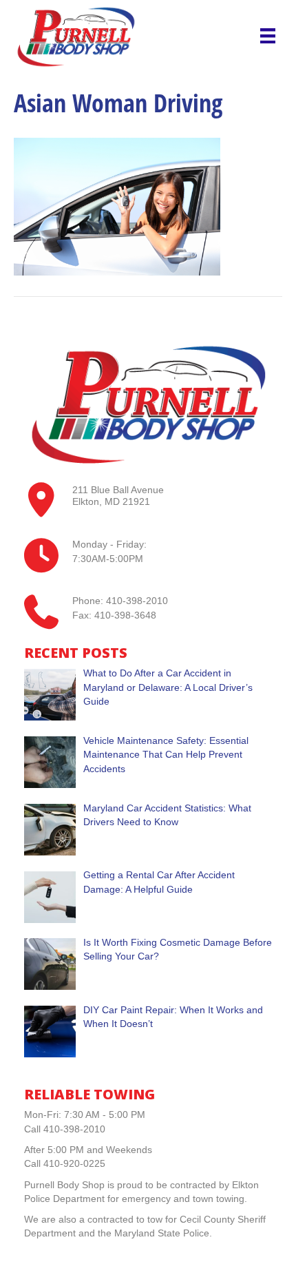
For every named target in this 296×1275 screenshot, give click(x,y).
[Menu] (268, 36)
